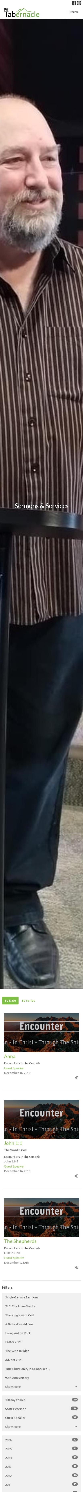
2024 (40, 1457)
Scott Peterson (40, 1409)
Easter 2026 (13, 1342)
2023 (40, 1466)
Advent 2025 (13, 1360)
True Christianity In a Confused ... (27, 1369)
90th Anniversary (17, 1377)
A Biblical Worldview (19, 1324)
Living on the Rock (18, 1333)
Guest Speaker (40, 1417)
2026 (40, 1440)
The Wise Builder (17, 1351)
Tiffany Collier (40, 1400)
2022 (40, 1475)
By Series (28, 1000)
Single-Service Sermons (21, 1297)
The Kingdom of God (19, 1315)
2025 (40, 1449)
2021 (40, 1484)
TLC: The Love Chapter (21, 1306)
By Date (10, 1000)
